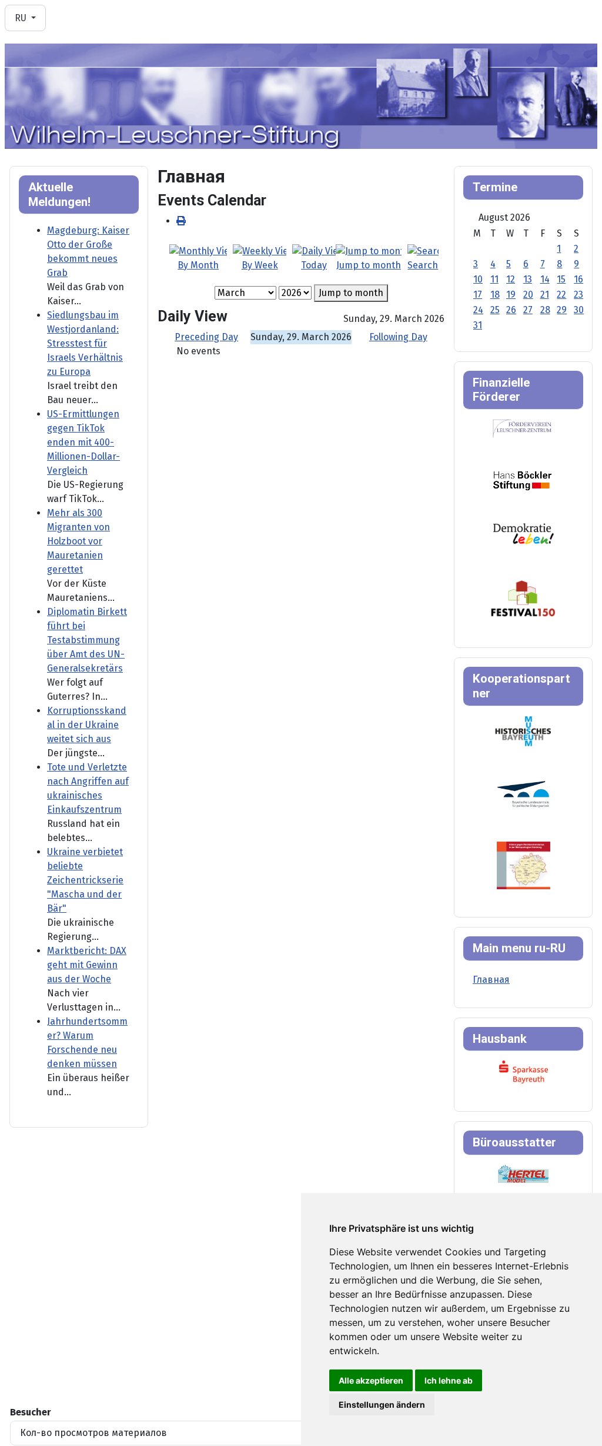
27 (528, 309)
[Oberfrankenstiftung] (523, 532)
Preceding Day (206, 337)
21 (544, 294)
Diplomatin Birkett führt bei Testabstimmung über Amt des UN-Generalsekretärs (87, 640)
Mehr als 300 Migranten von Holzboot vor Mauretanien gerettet (78, 541)
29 (562, 309)
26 (511, 309)
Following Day (398, 337)
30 (579, 309)
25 (495, 309)
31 (477, 325)
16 (578, 279)
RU (22, 18)
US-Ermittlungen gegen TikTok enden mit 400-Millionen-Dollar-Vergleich (83, 442)
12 (510, 279)
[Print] (181, 221)
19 (511, 294)
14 (545, 279)
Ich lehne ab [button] (448, 1380)
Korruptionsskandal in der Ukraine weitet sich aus (86, 724)
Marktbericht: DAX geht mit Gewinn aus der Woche (86, 965)
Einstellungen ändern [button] (382, 1405)
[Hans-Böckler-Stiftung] (522, 480)
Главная (491, 979)
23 (578, 294)
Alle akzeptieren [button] (371, 1380)
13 (527, 279)
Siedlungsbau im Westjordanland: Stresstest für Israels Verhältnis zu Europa (85, 343)
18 (495, 294)
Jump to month (351, 292)
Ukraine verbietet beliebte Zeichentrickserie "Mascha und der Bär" (85, 880)
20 (528, 294)
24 (478, 309)
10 (478, 279)
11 (494, 279)
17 (477, 294)
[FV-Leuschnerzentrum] (522, 428)
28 (545, 309)
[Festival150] (523, 597)
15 (561, 279)
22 (561, 294)
